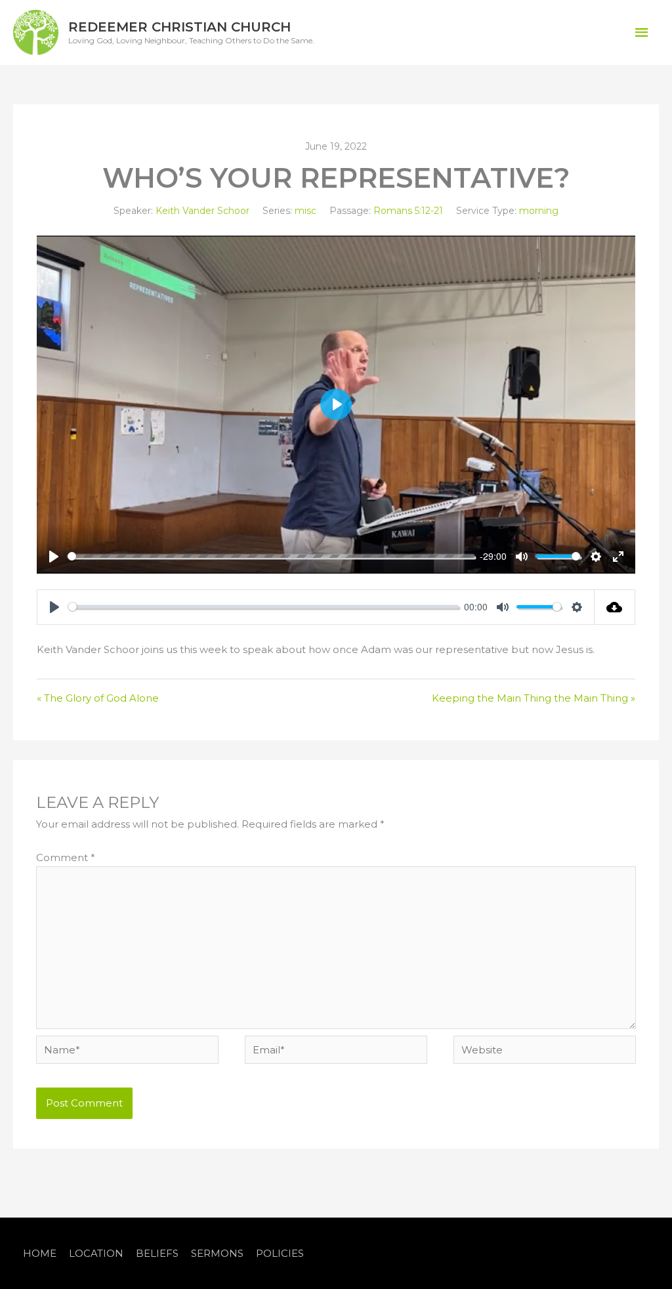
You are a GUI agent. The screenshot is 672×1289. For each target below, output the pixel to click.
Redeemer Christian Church (179, 27)
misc (305, 211)
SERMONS (217, 1253)
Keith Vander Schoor (202, 211)
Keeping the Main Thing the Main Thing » (533, 698)
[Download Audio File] (615, 607)
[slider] (271, 556)
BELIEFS (157, 1253)
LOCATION (96, 1253)
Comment (65, 857)
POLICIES (280, 1253)
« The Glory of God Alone (98, 698)
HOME (39, 1253)
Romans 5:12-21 (408, 211)
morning (538, 211)
